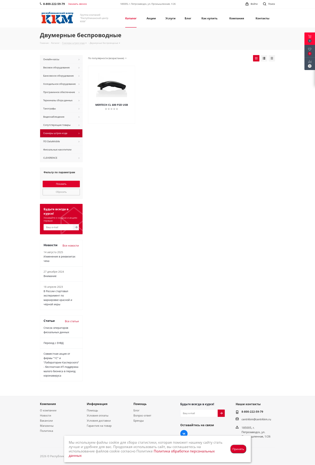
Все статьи (72, 321)
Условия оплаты (97, 415)
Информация (97, 404)
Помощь (92, 410)
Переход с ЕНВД (54, 343)
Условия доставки (99, 420)
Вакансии (46, 420)
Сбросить (61, 191)
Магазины (47, 425)
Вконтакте (184, 433)
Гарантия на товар (99, 425)
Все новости (71, 245)
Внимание (50, 276)
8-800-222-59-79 (252, 411)
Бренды (138, 420)
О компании (48, 410)
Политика (46, 431)
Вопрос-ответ (142, 415)
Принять (238, 449)
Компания (48, 404)
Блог (136, 410)
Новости (45, 415)
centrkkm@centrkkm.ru (256, 419)
